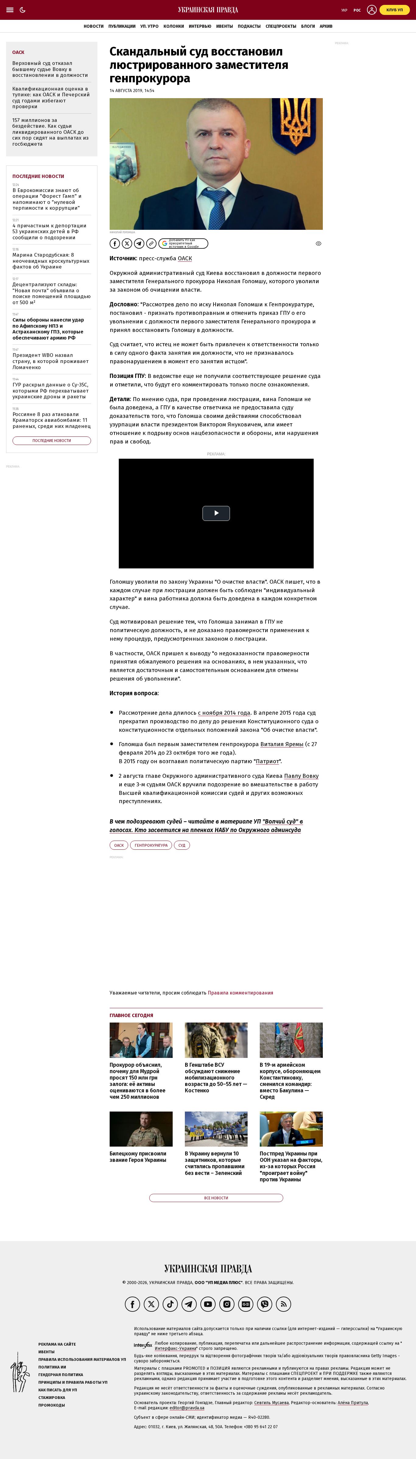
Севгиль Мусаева (271, 1402)
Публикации (122, 26)
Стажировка (51, 1397)
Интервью (200, 26)
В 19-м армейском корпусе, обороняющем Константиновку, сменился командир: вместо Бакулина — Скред (290, 1081)
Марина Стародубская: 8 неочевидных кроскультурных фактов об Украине (50, 261)
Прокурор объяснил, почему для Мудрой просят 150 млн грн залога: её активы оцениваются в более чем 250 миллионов (137, 1081)
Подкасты (249, 26)
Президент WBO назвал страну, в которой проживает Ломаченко (50, 361)
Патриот (267, 761)
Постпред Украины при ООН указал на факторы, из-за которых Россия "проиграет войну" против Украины (291, 1167)
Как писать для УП (57, 1390)
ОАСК (185, 258)
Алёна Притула (353, 1402)
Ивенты (224, 26)
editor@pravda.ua (187, 1408)
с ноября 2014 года (224, 712)
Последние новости (38, 176)
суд (181, 845)
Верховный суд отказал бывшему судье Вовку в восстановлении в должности (50, 69)
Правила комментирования (240, 993)
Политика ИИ (52, 1367)
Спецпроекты (281, 26)
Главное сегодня (131, 1015)
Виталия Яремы (282, 744)
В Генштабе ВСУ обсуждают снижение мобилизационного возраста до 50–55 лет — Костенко (216, 1078)
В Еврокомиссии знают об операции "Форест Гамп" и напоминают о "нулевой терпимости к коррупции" (47, 199)
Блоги (308, 26)
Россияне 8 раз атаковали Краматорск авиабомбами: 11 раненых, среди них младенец (51, 420)
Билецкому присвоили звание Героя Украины (138, 1157)
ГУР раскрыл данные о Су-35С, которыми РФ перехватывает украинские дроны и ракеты (50, 391)
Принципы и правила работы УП (73, 1382)
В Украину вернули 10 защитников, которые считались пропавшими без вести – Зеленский (215, 1163)
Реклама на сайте (57, 1344)
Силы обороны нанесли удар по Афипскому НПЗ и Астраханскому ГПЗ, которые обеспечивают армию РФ (48, 329)
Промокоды (51, 1405)
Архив (326, 26)
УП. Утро (149, 26)
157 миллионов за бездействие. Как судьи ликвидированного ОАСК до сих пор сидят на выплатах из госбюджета (50, 132)
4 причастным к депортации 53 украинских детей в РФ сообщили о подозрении (49, 231)
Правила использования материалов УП (82, 1359)
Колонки (174, 26)
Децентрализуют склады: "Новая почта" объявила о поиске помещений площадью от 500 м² (51, 293)
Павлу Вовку (301, 775)
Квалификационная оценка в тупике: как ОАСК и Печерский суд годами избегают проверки (51, 98)
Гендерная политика (60, 1374)
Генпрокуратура (151, 845)
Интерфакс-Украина (175, 1348)
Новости (94, 26)
